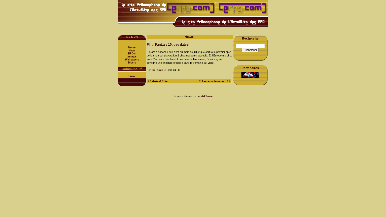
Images (132, 56)
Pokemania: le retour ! (212, 81)
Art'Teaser (207, 96)
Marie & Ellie (159, 81)
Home (132, 47)
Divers (132, 62)
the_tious (157, 70)
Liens (131, 76)
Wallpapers (132, 59)
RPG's (132, 53)
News (132, 50)
